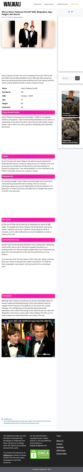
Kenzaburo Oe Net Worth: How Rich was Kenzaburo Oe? (21, 423)
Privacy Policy (61, 454)
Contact (59, 444)
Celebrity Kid (74, 4)
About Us (59, 441)
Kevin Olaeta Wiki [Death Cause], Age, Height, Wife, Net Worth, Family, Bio (27, 421)
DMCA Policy (61, 450)
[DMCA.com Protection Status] (40, 459)
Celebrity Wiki (37, 4)
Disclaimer (60, 447)
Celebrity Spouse (49, 4)
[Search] (77, 78)
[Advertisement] (28, 62)
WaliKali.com (7, 455)
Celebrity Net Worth (62, 4)
